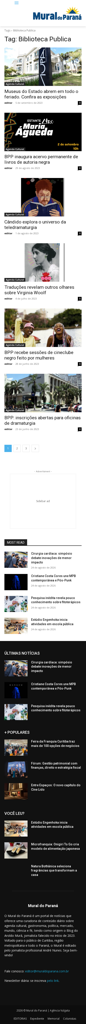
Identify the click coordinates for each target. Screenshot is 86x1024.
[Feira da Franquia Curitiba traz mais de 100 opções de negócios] (16, 747)
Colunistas (69, 1018)
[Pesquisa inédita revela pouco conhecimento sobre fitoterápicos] (16, 604)
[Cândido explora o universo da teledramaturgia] (43, 197)
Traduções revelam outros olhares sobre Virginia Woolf (39, 290)
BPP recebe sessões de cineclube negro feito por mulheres (38, 355)
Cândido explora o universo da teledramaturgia (35, 224)
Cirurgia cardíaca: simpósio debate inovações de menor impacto (51, 558)
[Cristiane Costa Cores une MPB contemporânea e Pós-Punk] (16, 582)
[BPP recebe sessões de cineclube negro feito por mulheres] (43, 328)
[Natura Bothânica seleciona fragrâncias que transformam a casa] (16, 872)
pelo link (53, 981)
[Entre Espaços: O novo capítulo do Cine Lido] (16, 791)
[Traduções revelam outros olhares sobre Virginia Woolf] (43, 262)
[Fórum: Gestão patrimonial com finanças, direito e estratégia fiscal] (16, 769)
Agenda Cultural (15, 83)
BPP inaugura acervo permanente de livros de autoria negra (41, 159)
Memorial (54, 1018)
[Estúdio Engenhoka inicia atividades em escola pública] (16, 626)
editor (8, 102)
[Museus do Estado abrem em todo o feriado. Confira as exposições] (43, 66)
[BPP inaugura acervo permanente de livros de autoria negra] (43, 132)
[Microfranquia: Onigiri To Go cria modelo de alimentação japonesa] (16, 850)
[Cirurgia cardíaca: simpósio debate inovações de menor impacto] (16, 560)
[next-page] (35, 448)
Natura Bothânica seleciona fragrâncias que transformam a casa (54, 870)
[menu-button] (16, 3)
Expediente (37, 1018)
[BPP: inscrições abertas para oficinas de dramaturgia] (43, 393)
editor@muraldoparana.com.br (47, 971)
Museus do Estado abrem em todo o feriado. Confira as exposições (41, 94)
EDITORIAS (20, 1018)
